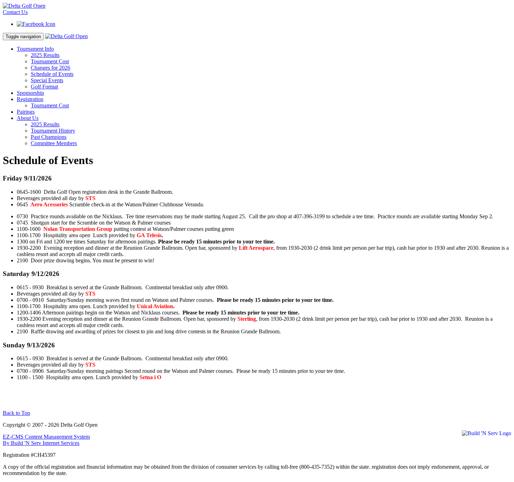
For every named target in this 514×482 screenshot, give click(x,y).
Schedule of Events (52, 74)
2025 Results (45, 55)
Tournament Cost (50, 61)
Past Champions (48, 137)
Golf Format (44, 87)
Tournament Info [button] (35, 49)
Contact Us (15, 12)
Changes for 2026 (50, 68)
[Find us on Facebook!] (36, 24)
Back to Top (16, 413)
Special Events (47, 80)
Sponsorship (30, 93)
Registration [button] (30, 99)
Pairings (26, 112)
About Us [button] (27, 118)
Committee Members (54, 143)
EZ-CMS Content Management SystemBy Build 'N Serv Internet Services (46, 440)
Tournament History (53, 131)
